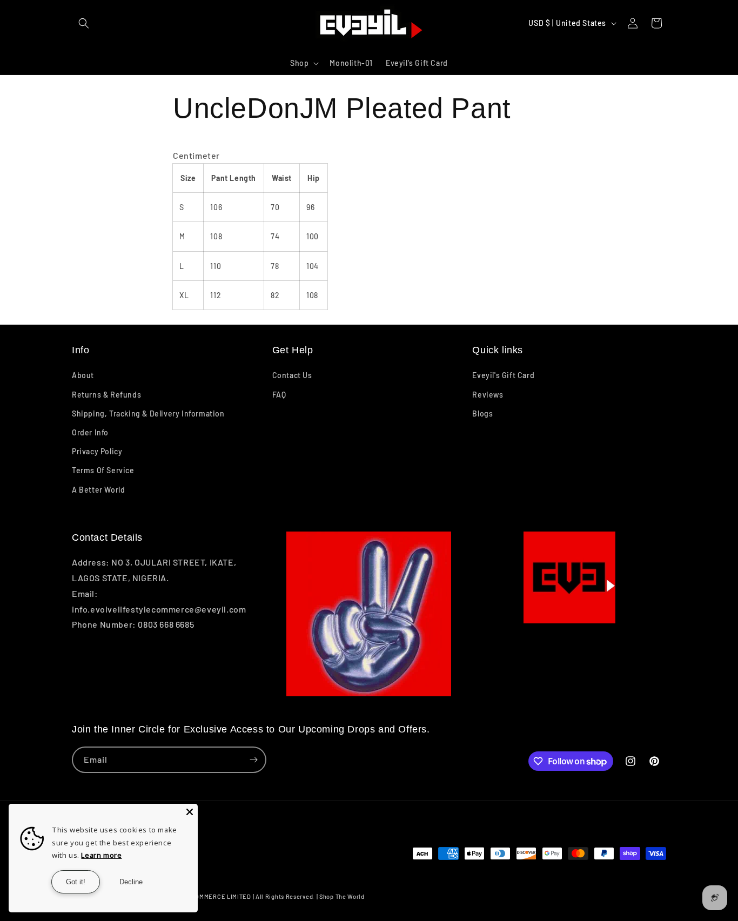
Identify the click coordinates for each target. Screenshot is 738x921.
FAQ (279, 394)
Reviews (487, 394)
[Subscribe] (253, 760)
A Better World (98, 489)
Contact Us (292, 375)
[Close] (189, 811)
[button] (84, 23)
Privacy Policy (97, 451)
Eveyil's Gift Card (503, 375)
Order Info (90, 432)
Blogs (482, 413)
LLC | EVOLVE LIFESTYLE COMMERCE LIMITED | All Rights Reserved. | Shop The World (240, 896)
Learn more (101, 855)
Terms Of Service (103, 470)
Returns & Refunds (106, 394)
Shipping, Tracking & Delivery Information (148, 413)
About (83, 375)
